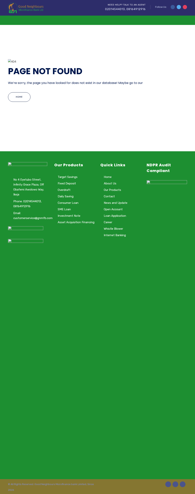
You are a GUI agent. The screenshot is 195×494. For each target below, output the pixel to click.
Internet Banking (115, 235)
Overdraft (64, 190)
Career (108, 222)
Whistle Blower (113, 228)
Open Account (113, 209)
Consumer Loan (68, 203)
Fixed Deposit (67, 183)
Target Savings (68, 177)
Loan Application (115, 216)
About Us (110, 183)
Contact (109, 196)
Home (19, 97)
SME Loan (64, 209)
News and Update (115, 203)
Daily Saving (66, 196)
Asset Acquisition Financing (76, 222)
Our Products (112, 190)
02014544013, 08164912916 (125, 9)
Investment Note (69, 216)
